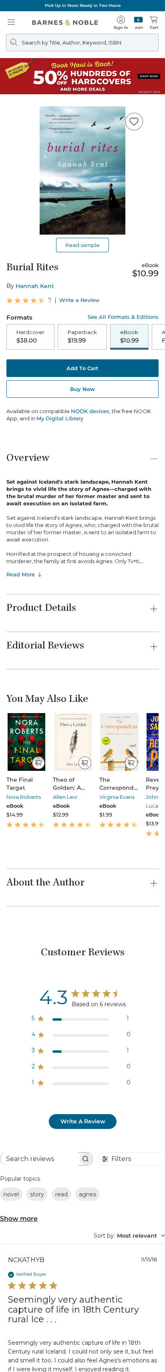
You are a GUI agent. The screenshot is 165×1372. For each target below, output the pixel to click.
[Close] (11, 55)
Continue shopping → (31, 107)
